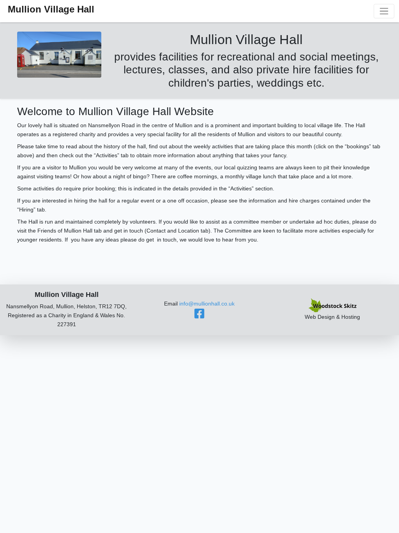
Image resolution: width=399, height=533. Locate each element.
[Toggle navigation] (384, 11)
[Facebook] (199, 316)
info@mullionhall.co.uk (207, 303)
